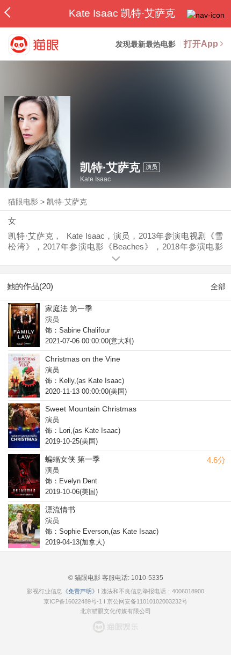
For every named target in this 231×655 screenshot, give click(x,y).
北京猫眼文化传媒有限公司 (115, 611)
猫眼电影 (23, 201)
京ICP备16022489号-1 (73, 601)
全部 (218, 286)
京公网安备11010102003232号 (147, 601)
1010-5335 (146, 578)
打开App (201, 43)
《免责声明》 (80, 591)
